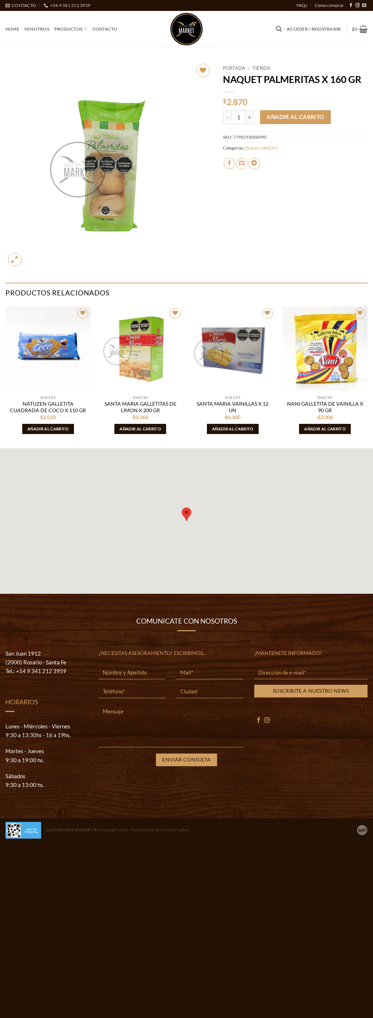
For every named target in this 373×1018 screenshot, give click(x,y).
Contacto (105, 29)
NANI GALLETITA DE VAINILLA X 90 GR (325, 407)
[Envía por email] (241, 163)
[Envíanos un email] (364, 5)
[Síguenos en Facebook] (351, 5)
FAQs (302, 5)
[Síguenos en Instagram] (358, 5)
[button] (279, 29)
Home (12, 29)
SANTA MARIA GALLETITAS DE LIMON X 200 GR (140, 407)
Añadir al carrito (295, 117)
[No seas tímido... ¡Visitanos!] (362, 830)
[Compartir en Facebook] (229, 163)
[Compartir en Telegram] (254, 163)
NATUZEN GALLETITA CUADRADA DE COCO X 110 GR (48, 407)
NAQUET (269, 148)
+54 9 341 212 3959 (41, 671)
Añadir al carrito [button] (48, 428)
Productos (68, 29)
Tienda (261, 68)
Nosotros (36, 29)
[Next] (367, 377)
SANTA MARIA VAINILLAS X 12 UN (232, 407)
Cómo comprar (329, 5)
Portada (234, 68)
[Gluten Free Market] (186, 29)
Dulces (251, 148)
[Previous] (5, 377)
